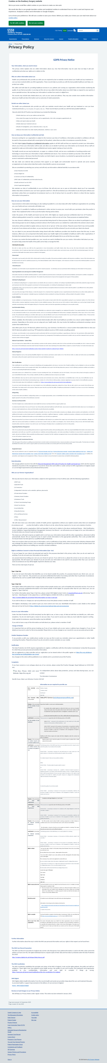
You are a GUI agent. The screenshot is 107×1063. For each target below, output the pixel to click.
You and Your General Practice (16, 1042)
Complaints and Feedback (15, 1047)
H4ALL (10, 1027)
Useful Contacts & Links (14, 1012)
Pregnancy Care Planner (14, 1039)
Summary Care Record (14, 1034)
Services (36, 39)
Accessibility (34, 1012)
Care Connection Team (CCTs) (16, 1025)
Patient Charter (12, 1020)
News (85, 39)
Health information (73, 39)
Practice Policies (12, 1022)
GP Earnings (11, 1049)
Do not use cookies (36, 23)
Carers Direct (11, 1037)
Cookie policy (35, 1015)
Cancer (61, 39)
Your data (34, 1017)
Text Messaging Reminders (15, 1015)
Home (10, 44)
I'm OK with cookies (17, 23)
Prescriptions (25, 39)
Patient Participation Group (15, 1044)
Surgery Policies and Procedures (17, 1052)
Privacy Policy (12, 1054)
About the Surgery (49, 39)
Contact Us (95, 39)
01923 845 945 (27, 34)
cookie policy (13, 18)
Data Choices (11, 1017)
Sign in (10, 1059)
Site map (33, 1020)
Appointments (13, 39)
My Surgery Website (93, 1059)
